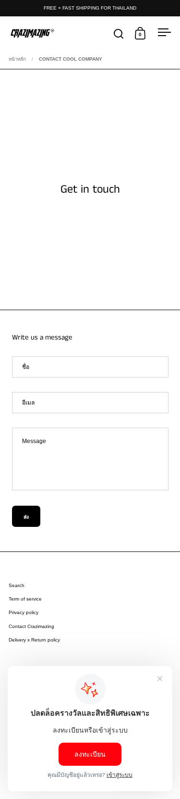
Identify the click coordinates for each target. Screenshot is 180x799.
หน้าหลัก (17, 59)
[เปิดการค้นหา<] (119, 33)
